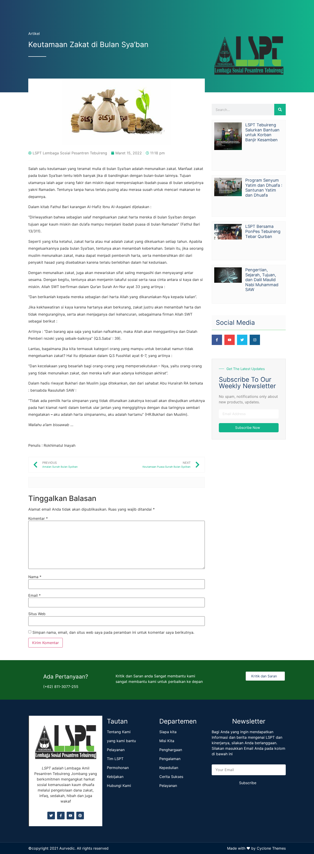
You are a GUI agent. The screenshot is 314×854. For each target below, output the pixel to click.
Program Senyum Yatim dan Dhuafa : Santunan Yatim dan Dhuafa (263, 188)
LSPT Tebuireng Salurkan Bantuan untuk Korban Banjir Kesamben (262, 132)
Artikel (34, 33)
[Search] (280, 109)
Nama (34, 577)
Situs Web (37, 614)
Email (34, 595)
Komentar (38, 518)
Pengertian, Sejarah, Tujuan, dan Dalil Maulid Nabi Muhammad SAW (261, 279)
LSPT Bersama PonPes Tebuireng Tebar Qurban (262, 231)
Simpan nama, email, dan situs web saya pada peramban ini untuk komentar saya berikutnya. (113, 632)
